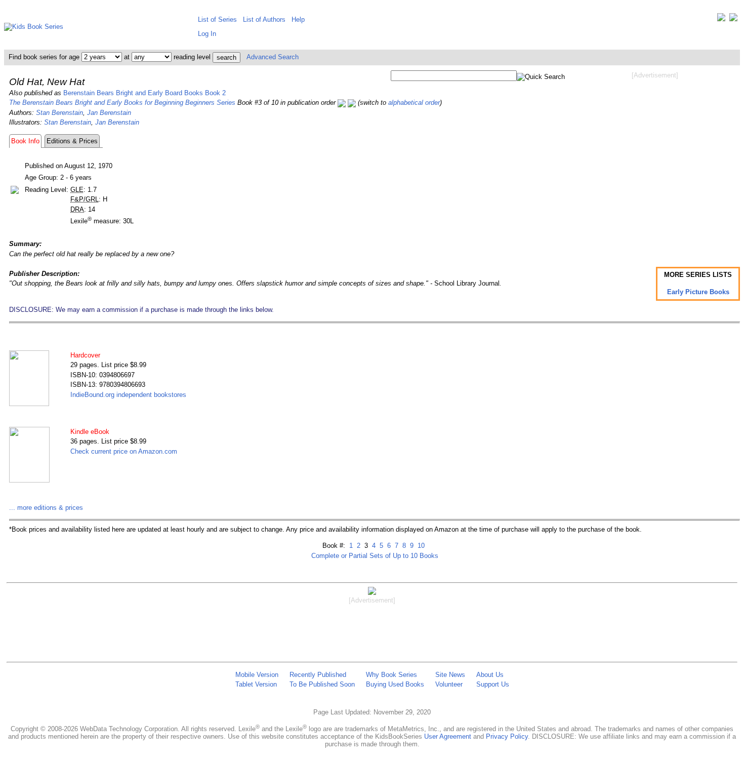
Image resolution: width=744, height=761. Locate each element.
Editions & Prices (72, 141)
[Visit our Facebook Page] (733, 19)
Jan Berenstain (109, 112)
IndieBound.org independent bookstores (128, 394)
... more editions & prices (46, 507)
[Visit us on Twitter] (721, 19)
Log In (207, 33)
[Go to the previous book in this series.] (342, 102)
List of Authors (264, 19)
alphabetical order (414, 102)
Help (298, 19)
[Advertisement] (655, 161)
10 (420, 545)
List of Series (217, 19)
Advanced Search (272, 57)
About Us (490, 674)
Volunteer (449, 684)
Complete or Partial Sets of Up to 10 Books (374, 555)
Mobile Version (256, 674)
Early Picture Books (698, 292)
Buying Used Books (395, 684)
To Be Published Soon (322, 684)
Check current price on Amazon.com (123, 451)
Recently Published (318, 674)
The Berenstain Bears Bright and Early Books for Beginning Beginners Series (122, 102)
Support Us (492, 684)
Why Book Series (391, 674)
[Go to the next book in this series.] (352, 102)
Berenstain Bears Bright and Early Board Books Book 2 (144, 93)
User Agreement (447, 736)
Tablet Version (256, 684)
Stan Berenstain (59, 112)
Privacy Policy (507, 736)
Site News (450, 674)
